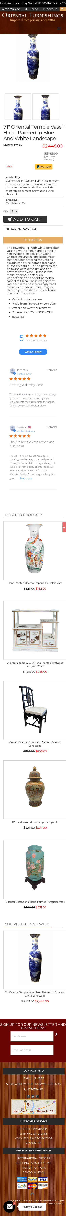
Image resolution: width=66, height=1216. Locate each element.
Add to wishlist (23, 229)
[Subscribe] (56, 1034)
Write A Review (33, 351)
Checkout (50, 9)
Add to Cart (27, 219)
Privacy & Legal (34, 1172)
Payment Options (33, 1167)
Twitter (32, 1096)
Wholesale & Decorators (33, 1138)
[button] (9, 1207)
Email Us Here (34, 1078)
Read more (26, 478)
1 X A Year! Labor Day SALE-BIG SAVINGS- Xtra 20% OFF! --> (33, 3)
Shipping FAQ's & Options (33, 1163)
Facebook (28, 1096)
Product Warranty (34, 1129)
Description (33, 240)
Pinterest (37, 1096)
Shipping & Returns (34, 1133)
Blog (35, 9)
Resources (33, 1143)
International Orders (33, 1158)
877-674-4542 (12, 9)
